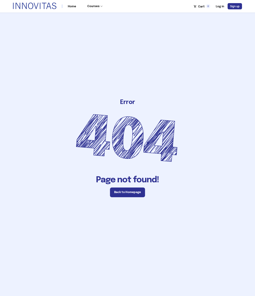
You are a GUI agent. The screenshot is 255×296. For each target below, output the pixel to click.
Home (72, 6)
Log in (220, 6)
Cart (201, 6)
